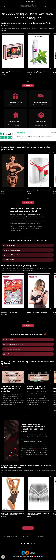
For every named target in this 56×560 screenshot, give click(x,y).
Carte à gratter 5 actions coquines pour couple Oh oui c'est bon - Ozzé (12, 311)
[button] (4, 6)
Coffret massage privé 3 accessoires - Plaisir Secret (11, 71)
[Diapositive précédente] (20, 143)
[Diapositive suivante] (32, 143)
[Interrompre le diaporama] (35, 143)
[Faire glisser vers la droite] (31, 81)
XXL (38, 444)
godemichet (27, 444)
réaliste (34, 444)
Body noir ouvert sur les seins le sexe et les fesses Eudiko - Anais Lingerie (12, 514)
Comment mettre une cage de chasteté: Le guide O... (11, 388)
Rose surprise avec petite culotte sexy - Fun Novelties (39, 190)
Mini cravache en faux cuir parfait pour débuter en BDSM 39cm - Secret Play (38, 311)
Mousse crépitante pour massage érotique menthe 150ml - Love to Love (38, 71)
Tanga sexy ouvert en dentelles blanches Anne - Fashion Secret (38, 514)
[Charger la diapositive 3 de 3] (28, 143)
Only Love (30, 559)
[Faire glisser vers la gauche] (24, 81)
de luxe (42, 444)
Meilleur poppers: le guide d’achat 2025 (36, 387)
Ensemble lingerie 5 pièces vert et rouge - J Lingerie (13, 190)
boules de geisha (36, 448)
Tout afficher (28, 85)
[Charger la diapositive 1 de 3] (24, 143)
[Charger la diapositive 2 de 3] (26, 143)
